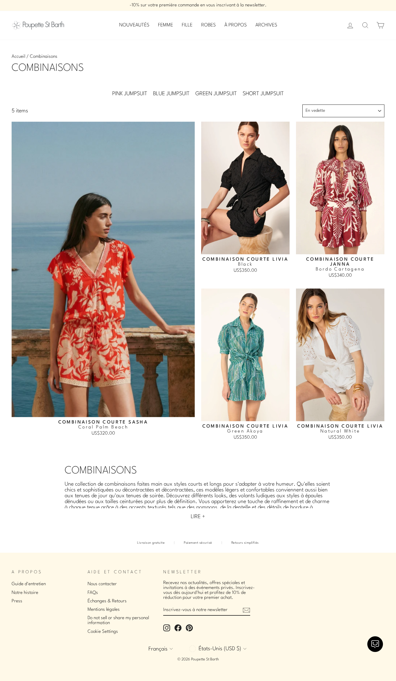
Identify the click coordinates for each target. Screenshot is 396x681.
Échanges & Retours (107, 601)
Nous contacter (102, 584)
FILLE (187, 25)
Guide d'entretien (29, 584)
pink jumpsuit (129, 93)
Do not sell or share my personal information (118, 620)
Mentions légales (104, 609)
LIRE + (198, 516)
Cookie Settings (103, 631)
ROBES (208, 25)
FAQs (93, 592)
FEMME (165, 25)
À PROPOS (235, 25)
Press (17, 601)
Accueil (18, 56)
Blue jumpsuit (171, 93)
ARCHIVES (266, 25)
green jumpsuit (216, 93)
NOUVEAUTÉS (134, 25)
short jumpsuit (263, 93)
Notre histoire (25, 592)
